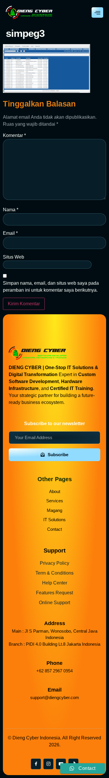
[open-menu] (97, 12)
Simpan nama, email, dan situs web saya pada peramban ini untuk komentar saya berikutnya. (51, 287)
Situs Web (13, 256)
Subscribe (58, 454)
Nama (10, 209)
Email (10, 233)
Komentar (14, 135)
